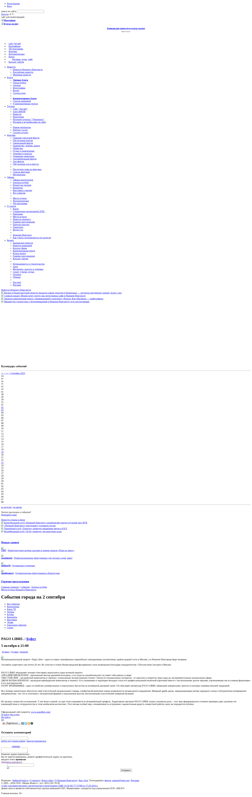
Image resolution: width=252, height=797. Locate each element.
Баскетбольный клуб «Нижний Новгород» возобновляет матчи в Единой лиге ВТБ (45, 522)
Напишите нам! (9, 515)
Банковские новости (23, 243)
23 (2, 462)
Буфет (31, 639)
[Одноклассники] (28, 723)
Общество (18, 148)
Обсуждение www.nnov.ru (26, 164)
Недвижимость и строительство (29, 264)
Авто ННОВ (19, 111)
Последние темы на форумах (27, 169)
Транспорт (18, 227)
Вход (9, 6)
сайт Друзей (15, 43)
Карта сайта (47, 780)
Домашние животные (23, 156)
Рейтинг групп (20, 130)
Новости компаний (22, 245)
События (25, 587)
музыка (5, 652)
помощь (16, 746)
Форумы (13, 51)
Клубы (10, 614)
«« (2, 373)
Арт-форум (18, 161)
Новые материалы (22, 127)
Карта (11, 56)
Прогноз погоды (21, 224)
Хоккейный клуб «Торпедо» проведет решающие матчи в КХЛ (35, 528)
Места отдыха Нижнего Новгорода (18, 589)
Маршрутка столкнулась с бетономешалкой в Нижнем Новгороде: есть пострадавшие (46, 301)
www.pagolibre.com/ (40, 712)
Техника (17, 274)
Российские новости (23, 72)
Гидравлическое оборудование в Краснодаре (37, 573)
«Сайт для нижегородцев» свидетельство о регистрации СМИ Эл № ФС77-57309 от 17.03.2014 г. (49, 785)
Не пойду (6, 717)
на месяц (17, 507)
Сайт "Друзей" (20, 109)
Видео (16, 90)
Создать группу (20, 132)
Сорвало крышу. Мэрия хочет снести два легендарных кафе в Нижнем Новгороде (45, 296)
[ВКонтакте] (22, 723)
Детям (10, 622)
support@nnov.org (120, 780)
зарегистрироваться (36, 741)
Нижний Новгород (22, 235)
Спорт (10, 627)
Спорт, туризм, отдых (23, 272)
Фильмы (16, 59)
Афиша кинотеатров (23, 180)
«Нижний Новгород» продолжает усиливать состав (30, 525)
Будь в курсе (126, 31)
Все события (19, 193)
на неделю (6, 507)
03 (2, 410)
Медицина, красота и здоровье (28, 269)
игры (24, 59)
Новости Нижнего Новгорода (28, 69)
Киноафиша (15, 46)
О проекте (35, 780)
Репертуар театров (22, 185)
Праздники (18, 117)
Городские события (16, 625)
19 (2, 452)
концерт (24, 652)
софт (30, 59)
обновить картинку (11, 762)
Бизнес (10, 240)
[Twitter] (25, 723)
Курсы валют (19, 253)
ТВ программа (16, 49)
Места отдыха (20, 198)
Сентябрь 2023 (17, 373)
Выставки (12, 620)
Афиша (10, 177)
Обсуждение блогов (23, 140)
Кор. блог (83, 780)
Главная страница (10, 587)
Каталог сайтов (16, 62)
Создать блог (19, 93)
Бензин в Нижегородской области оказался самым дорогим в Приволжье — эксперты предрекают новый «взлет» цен (63, 293)
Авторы (17, 85)
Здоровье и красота (22, 153)
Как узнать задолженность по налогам (32, 237)
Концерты (18, 188)
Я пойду (5, 714)
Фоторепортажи (17, 54)
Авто (15, 266)
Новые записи (10, 542)
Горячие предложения (24, 222)
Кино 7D (11, 609)
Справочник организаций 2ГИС (29, 211)
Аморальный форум (23, 143)
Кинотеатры (13, 606)
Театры (10, 612)
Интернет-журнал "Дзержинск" (28, 119)
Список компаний (22, 101)
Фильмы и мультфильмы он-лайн (29, 122)
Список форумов (21, 172)
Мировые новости (22, 75)
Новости (11, 67)
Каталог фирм (20, 248)
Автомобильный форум (24, 159)
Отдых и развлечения (23, 151)
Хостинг (17, 282)
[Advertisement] (18, 332)
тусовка (15, 652)
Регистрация (13, 3)
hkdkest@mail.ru (20, 780)
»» (7, 373)
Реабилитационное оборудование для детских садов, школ (43, 558)
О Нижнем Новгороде (66, 780)
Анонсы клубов (21, 182)
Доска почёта (19, 82)
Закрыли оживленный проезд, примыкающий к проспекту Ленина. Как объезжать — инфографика (53, 298)
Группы (11, 106)
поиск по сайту (8, 11)
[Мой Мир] (31, 723)
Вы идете (15, 714)
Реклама (17, 285)
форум (108, 780)
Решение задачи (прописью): (15, 754)
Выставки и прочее (22, 190)
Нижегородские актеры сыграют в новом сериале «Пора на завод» (41, 550)
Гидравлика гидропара (23, 565)
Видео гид (18, 230)
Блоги (10, 77)
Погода (4, 14)
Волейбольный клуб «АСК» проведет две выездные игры (33, 531)
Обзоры (17, 277)
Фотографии (19, 88)
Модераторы (19, 174)
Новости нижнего (22, 219)
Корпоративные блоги (24, 251)
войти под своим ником (13, 741)
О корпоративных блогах (25, 103)
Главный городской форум (26, 138)
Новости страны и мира (13, 520)
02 (2, 407)
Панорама (18, 214)
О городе (11, 206)
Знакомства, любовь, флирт (26, 145)
